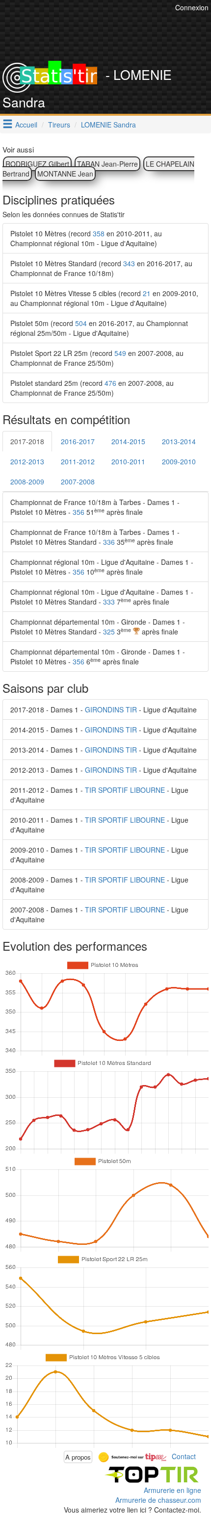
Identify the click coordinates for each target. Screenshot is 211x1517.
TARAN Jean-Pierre (107, 164)
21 (147, 293)
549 (120, 353)
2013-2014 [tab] (179, 441)
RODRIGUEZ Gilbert (37, 164)
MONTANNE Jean (65, 173)
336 (109, 542)
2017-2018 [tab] (27, 441)
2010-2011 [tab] (128, 461)
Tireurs (59, 124)
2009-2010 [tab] (179, 461)
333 (109, 602)
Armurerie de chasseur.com (158, 1500)
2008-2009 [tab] (27, 481)
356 (78, 512)
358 (99, 233)
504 (81, 323)
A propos (78, 1457)
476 (110, 383)
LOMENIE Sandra (108, 124)
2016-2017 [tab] (78, 441)
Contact (184, 1456)
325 (109, 631)
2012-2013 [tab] (27, 461)
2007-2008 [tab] (78, 481)
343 (129, 263)
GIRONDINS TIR (111, 709)
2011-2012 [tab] (78, 461)
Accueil (26, 124)
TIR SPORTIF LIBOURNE (125, 790)
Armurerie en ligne (172, 1490)
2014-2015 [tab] (128, 441)
